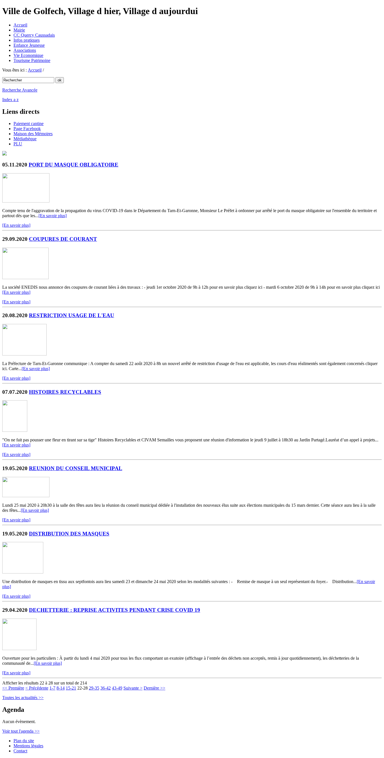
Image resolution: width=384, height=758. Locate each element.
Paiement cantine (28, 123)
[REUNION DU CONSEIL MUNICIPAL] (25, 495)
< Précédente (36, 688)
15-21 (71, 688)
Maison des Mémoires (33, 133)
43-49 (117, 688)
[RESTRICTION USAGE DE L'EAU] (24, 354)
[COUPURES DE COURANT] (25, 277)
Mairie (19, 30)
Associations (24, 50)
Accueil (20, 25)
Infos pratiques (26, 40)
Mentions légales (28, 745)
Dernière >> (154, 688)
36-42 (105, 688)
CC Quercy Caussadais (34, 35)
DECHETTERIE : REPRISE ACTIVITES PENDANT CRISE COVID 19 (114, 610)
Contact (20, 750)
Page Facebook (27, 128)
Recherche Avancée (19, 90)
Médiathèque (25, 138)
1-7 (52, 688)
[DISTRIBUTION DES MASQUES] (22, 572)
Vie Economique (28, 55)
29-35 (94, 688)
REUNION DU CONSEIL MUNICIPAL (75, 468)
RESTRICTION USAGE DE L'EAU (71, 315)
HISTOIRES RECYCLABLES (65, 392)
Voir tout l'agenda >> (21, 731)
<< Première (13, 688)
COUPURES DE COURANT (63, 239)
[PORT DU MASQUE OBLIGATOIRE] (25, 201)
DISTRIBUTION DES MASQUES (69, 534)
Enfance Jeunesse (29, 45)
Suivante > (133, 688)
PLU (17, 143)
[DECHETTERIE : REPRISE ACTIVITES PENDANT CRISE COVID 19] (19, 648)
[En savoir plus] (53, 215)
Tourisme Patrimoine (31, 60)
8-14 (61, 688)
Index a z (10, 99)
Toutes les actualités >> (23, 697)
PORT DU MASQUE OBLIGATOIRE (73, 165)
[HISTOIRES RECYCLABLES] (14, 430)
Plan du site (23, 740)
